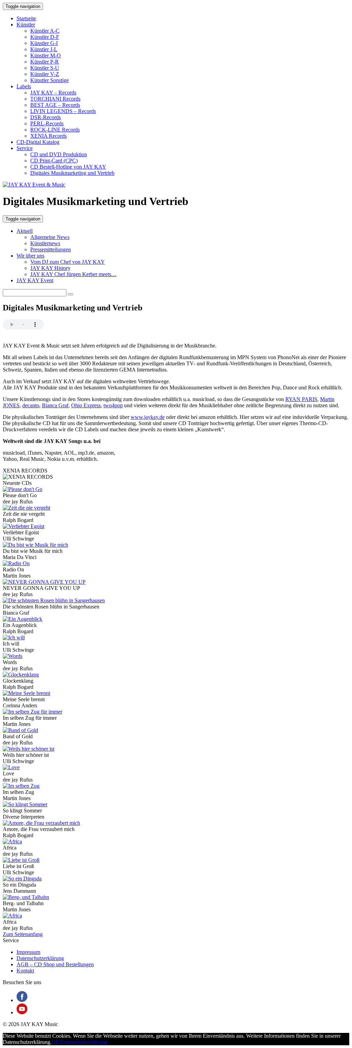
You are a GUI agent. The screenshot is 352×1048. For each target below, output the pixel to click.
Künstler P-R (44, 62)
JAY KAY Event (34, 280)
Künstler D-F (44, 37)
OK (56, 1042)
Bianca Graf (55, 405)
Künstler (25, 24)
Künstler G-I (44, 43)
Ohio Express (86, 405)
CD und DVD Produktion (58, 154)
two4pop (113, 405)
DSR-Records (45, 117)
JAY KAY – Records (53, 92)
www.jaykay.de (148, 417)
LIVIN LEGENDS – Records (63, 111)
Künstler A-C (44, 31)
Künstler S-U (44, 68)
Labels (23, 86)
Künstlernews (45, 243)
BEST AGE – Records (55, 105)
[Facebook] (22, 1000)
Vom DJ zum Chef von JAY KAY (67, 262)
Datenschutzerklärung (40, 958)
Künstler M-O (45, 55)
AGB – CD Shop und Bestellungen (55, 964)
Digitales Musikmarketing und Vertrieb (72, 173)
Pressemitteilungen (50, 249)
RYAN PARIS (301, 399)
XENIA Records (48, 136)
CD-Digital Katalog (37, 142)
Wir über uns (30, 256)
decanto (30, 405)
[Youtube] (22, 1012)
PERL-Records (47, 123)
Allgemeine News (49, 237)
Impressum (28, 952)
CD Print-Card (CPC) (54, 160)
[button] (70, 294)
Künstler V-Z (44, 74)
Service (24, 148)
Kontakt (25, 970)
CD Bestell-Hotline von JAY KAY (68, 167)
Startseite (26, 18)
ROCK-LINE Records (55, 130)
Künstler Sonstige (49, 80)
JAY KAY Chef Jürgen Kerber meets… (73, 274)
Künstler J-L (43, 49)
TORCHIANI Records (55, 99)
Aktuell (24, 231)
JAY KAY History (50, 268)
